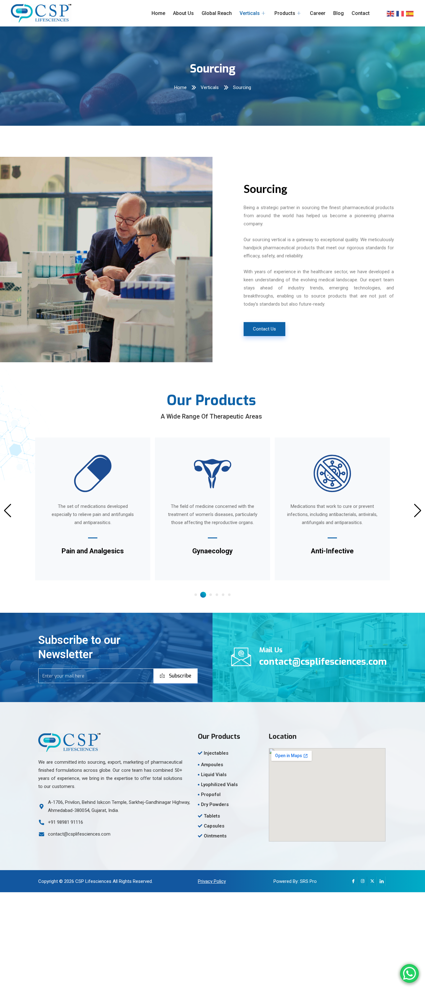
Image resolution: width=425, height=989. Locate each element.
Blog (338, 13)
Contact (361, 13)
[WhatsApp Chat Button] (409, 973)
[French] (400, 13)
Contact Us (264, 329)
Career (317, 13)
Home (158, 13)
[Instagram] (362, 881)
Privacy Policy (212, 881)
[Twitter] (371, 881)
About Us (183, 13)
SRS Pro (308, 881)
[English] (391, 13)
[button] (195, 594)
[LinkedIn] (380, 881)
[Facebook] (352, 881)
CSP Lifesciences (93, 881)
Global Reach (217, 13)
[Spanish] (410, 13)
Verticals (250, 13)
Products (284, 13)
